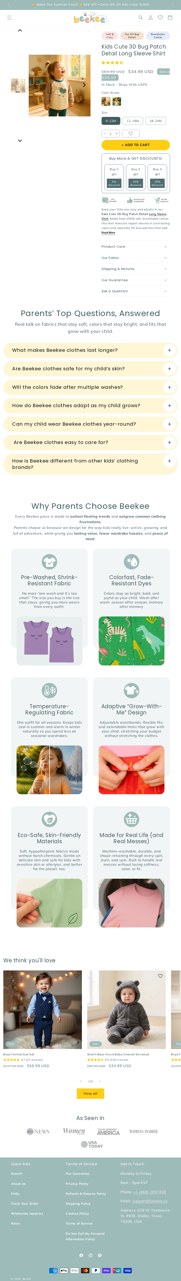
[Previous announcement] (8, 5)
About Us (18, 1184)
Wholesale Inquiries (27, 1213)
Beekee (27, 1278)
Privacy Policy (77, 1184)
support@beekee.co (149, 1201)
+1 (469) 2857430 (149, 1192)
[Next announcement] (172, 5)
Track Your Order (25, 1204)
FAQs (15, 1194)
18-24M (155, 121)
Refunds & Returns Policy (86, 1194)
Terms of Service (79, 1223)
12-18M (133, 121)
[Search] (141, 17)
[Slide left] (81, 1081)
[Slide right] (100, 1081)
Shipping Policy (78, 1204)
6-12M (111, 121)
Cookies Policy (77, 1213)
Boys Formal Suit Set (18, 1054)
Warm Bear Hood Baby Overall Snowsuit (118, 1054)
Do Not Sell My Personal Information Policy (85, 1236)
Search (16, 1174)
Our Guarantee (78, 1174)
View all (90, 1093)
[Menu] (9, 17)
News (15, 1223)
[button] (113, 62)
